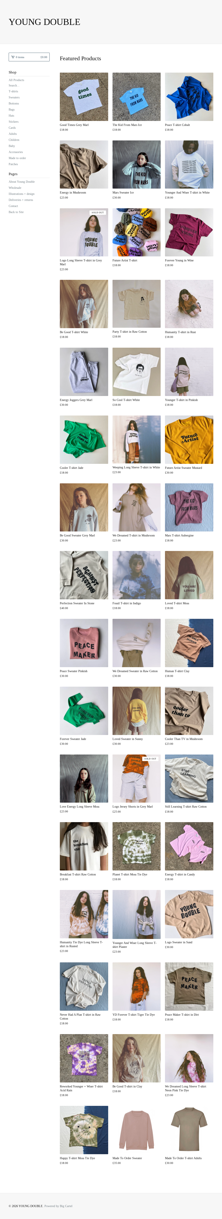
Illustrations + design (21, 194)
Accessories (16, 152)
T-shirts (13, 91)
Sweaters (14, 97)
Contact (13, 206)
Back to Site (16, 212)
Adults (13, 133)
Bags (12, 109)
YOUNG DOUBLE (44, 21)
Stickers (13, 121)
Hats (11, 115)
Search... (14, 85)
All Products (16, 80)
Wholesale (15, 187)
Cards (12, 127)
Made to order (17, 158)
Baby (12, 146)
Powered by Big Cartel (58, 1206)
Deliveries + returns (21, 200)
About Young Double (22, 181)
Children (14, 140)
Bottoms (14, 103)
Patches (13, 164)
